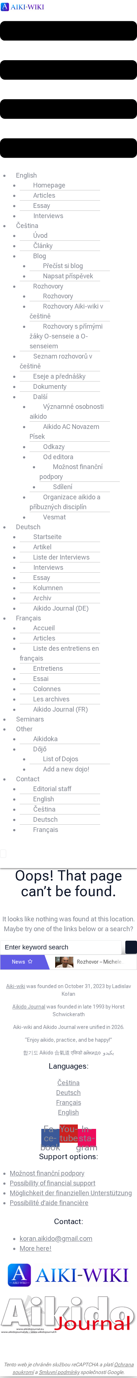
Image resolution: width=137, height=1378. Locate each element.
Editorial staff (52, 789)
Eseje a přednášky (59, 376)
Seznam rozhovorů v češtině (56, 361)
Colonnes (47, 689)
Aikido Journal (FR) (60, 709)
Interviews (48, 216)
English (26, 175)
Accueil (44, 628)
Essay (41, 205)
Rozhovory (48, 286)
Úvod (40, 235)
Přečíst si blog (63, 266)
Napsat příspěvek (68, 276)
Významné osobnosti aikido (67, 411)
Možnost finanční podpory (71, 471)
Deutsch (28, 527)
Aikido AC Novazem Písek (64, 431)
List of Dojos (60, 759)
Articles (44, 195)
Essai (41, 678)
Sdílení (62, 487)
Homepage (49, 185)
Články (43, 245)
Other (24, 729)
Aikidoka (45, 739)
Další (40, 396)
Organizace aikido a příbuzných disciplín (65, 502)
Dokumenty (49, 386)
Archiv (42, 598)
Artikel (42, 547)
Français (28, 618)
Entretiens (48, 668)
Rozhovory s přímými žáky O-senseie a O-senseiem (66, 336)
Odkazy (54, 446)
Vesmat (54, 517)
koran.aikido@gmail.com (56, 1238)
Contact (27, 779)
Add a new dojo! (66, 769)
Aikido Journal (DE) (61, 608)
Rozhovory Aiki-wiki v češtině (66, 311)
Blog (39, 256)
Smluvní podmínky (59, 1372)
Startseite (47, 537)
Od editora (58, 457)
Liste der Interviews (61, 557)
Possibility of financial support (52, 1183)
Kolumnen (48, 588)
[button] (68, 90)
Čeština (27, 225)
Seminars (30, 719)
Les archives (51, 699)
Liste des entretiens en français (59, 653)
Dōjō (39, 749)
